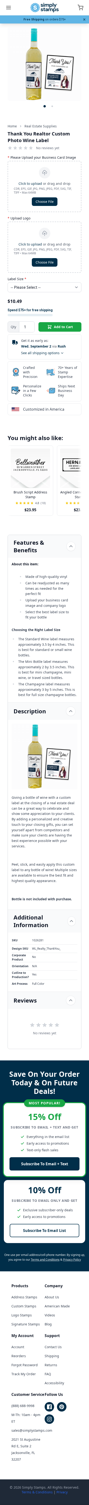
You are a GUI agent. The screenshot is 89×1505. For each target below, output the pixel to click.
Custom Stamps (23, 1306)
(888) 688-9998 (22, 1405)
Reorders (18, 1356)
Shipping (52, 1356)
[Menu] (8, 7)
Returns (51, 1365)
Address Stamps (24, 1297)
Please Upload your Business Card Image (42, 157)
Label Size (17, 279)
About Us (52, 1297)
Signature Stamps (25, 1324)
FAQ (48, 1374)
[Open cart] (80, 7)
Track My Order (23, 1374)
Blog (48, 1324)
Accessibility (54, 1383)
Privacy (62, 1492)
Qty (13, 327)
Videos (50, 1315)
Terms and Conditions (45, 1260)
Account (17, 1347)
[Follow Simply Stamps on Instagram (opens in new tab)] (49, 1419)
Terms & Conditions (37, 1492)
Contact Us (53, 1347)
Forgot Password (24, 1365)
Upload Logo (19, 218)
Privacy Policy (72, 1260)
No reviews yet (47, 148)
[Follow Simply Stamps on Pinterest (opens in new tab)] (61, 1407)
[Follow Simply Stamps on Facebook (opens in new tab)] (49, 1407)
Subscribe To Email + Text (44, 1163)
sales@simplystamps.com (31, 1430)
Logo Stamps (21, 1315)
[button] (44, 106)
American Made (57, 1306)
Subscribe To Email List (44, 1230)
